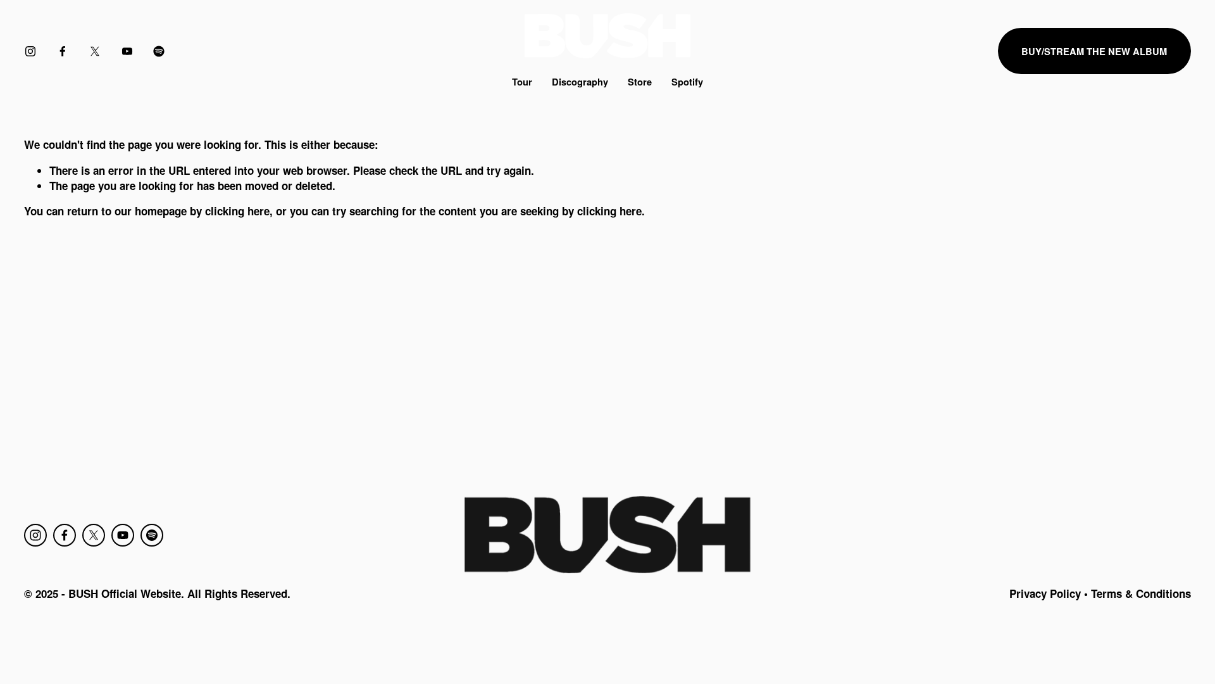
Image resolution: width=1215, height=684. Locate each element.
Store (640, 82)
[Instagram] (30, 51)
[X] (95, 51)
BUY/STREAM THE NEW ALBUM (1094, 51)
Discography (580, 82)
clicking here (237, 210)
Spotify (687, 82)
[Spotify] (159, 51)
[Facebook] (62, 51)
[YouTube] (127, 51)
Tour (522, 82)
